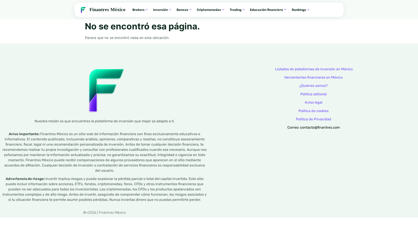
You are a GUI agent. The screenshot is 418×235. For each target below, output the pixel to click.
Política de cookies (313, 111)
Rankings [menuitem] (299, 10)
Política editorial (313, 94)
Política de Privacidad (313, 119)
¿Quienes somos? (313, 86)
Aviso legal (313, 102)
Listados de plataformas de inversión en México (314, 69)
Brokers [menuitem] (138, 10)
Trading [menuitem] (235, 10)
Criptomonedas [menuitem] (209, 10)
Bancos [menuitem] (182, 10)
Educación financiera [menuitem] (266, 10)
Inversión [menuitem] (160, 10)
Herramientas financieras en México (313, 77)
